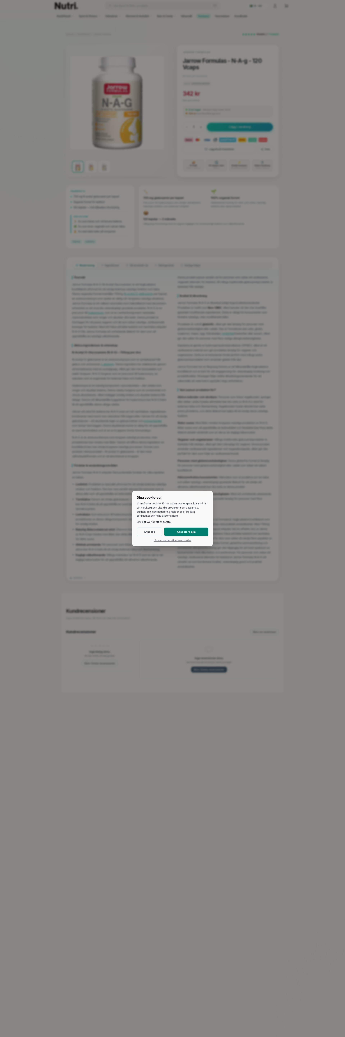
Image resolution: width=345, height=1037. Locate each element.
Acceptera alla (186, 531)
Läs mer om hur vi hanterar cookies (172, 540)
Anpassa (149, 531)
